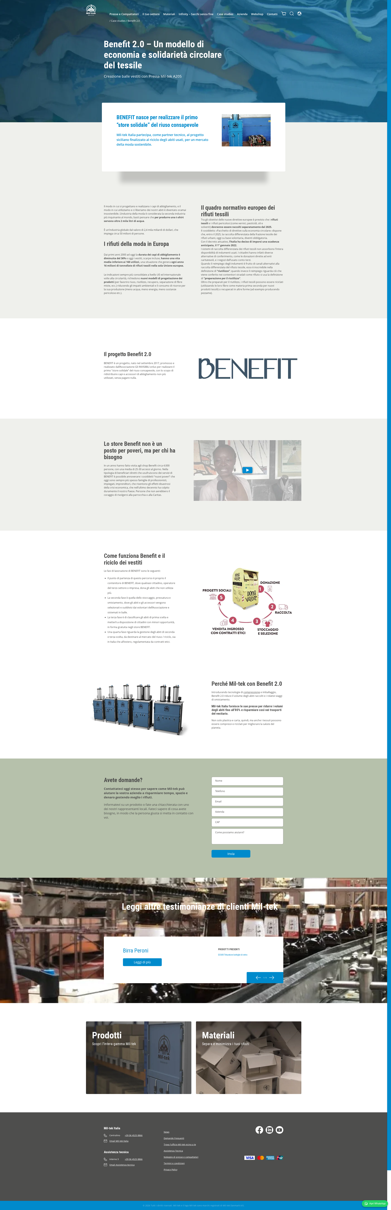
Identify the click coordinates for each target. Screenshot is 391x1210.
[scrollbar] (389, 605)
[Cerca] (292, 14)
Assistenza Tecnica (173, 1150)
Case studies (225, 14)
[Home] (91, 9)
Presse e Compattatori (124, 14)
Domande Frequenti (174, 1138)
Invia (231, 854)
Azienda (242, 14)
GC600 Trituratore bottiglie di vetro (232, 955)
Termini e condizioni (174, 1163)
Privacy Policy (170, 1169)
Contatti (272, 14)
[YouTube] (279, 1130)
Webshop (257, 14)
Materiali (169, 14)
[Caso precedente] (258, 977)
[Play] (247, 470)
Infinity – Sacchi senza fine (196, 14)
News (166, 1132)
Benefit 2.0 (134, 20)
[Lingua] (299, 14)
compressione (251, 692)
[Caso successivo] (271, 977)
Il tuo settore (151, 14)
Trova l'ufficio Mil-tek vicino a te (180, 1144)
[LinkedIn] (269, 1130)
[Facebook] (259, 1130)
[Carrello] (283, 14)
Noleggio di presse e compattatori (181, 1157)
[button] (375, 1203)
